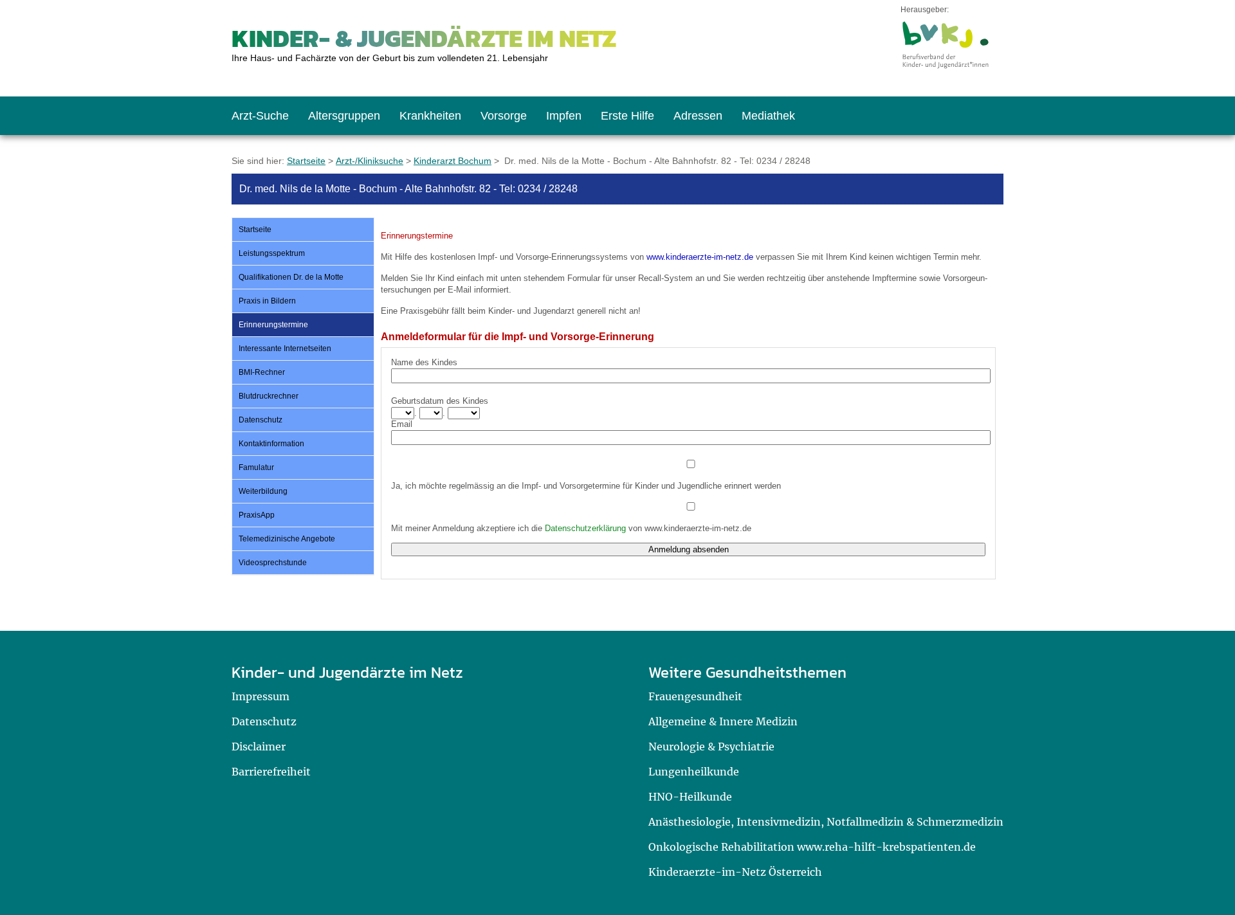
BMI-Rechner (262, 372)
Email (401, 424)
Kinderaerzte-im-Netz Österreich (735, 871)
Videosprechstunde (273, 562)
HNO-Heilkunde (690, 796)
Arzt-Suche (260, 115)
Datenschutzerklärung (585, 528)
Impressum (260, 696)
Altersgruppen (344, 115)
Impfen (563, 115)
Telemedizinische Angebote (287, 538)
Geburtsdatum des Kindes (439, 401)
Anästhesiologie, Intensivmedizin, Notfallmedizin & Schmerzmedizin (825, 821)
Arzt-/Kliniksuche (369, 161)
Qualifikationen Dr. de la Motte (291, 277)
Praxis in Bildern (267, 300)
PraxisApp (257, 515)
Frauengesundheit (695, 696)
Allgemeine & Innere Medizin (723, 721)
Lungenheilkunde (693, 771)
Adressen (697, 115)
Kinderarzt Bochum (452, 161)
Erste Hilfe (627, 115)
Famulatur (256, 467)
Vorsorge (503, 115)
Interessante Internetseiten (285, 348)
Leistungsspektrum (272, 253)
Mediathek (768, 115)
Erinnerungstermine (273, 324)
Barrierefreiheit (271, 771)
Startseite (306, 161)
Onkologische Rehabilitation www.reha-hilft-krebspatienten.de (812, 846)
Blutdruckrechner (268, 396)
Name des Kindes (424, 362)
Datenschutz (260, 419)
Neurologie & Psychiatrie (711, 746)
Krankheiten (430, 115)
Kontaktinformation (271, 443)
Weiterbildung (263, 491)
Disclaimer (259, 746)
